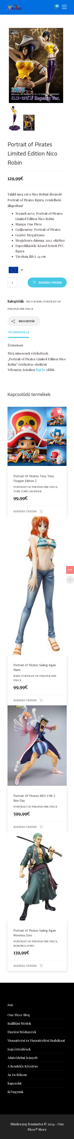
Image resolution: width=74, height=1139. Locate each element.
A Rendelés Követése (22, 1066)
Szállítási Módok (19, 1023)
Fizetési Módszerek (21, 1032)
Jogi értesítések (19, 1049)
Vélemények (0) (18, 332)
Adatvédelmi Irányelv (22, 1058)
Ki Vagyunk (15, 1092)
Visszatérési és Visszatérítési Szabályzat (36, 1040)
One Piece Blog (18, 1015)
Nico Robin (34, 301)
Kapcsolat (14, 1083)
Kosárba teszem (50, 282)
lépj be (41, 370)
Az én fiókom (17, 1075)
